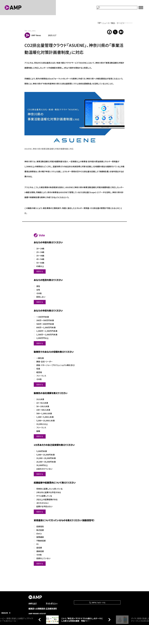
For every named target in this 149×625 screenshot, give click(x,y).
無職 (38, 431)
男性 (38, 286)
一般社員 (40, 358)
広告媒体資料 (51, 608)
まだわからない (42, 503)
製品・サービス (117, 23)
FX (37, 544)
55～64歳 (40, 263)
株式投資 (40, 530)
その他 (39, 293)
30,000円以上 (42, 465)
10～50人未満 (42, 403)
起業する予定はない (44, 506)
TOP (99, 23)
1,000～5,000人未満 (45, 417)
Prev (40, 619)
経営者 (39, 372)
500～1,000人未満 (44, 413)
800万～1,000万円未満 (46, 327)
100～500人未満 (43, 410)
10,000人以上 (42, 424)
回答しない (40, 297)
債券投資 (40, 551)
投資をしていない (43, 558)
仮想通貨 (40, 537)
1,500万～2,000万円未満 (46, 334)
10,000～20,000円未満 (46, 458)
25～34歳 (40, 252)
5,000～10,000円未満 (45, 454)
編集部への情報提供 (37, 608)
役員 (38, 368)
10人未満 (40, 399)
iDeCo (39, 533)
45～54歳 (40, 259)
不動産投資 (41, 540)
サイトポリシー (52, 603)
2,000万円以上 (42, 338)
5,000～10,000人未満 (45, 420)
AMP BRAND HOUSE (37, 613)
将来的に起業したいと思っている (49, 489)
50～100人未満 (42, 406)
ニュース (106, 23)
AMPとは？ (33, 603)
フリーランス (41, 376)
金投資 (39, 547)
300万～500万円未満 (45, 320)
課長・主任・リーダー (44, 361)
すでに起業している (44, 496)
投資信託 (40, 526)
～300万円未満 (42, 317)
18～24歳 (40, 248)
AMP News (36, 35)
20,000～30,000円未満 (46, 462)
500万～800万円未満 (45, 324)
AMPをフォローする (98, 602)
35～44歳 (40, 255)
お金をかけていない (44, 469)
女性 (38, 290)
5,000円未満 (41, 451)
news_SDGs (32, 31)
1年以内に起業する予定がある (48, 492)
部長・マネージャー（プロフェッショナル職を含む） (55, 365)
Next (108, 619)
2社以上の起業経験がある (47, 499)
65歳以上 (40, 266)
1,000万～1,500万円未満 (46, 331)
